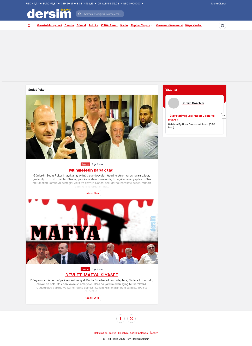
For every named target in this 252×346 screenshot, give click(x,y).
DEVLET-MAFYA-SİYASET (91, 274)
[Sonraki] (223, 115)
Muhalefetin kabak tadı (92, 170)
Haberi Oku (92, 193)
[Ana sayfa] (29, 25)
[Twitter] (131, 318)
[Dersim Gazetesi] (50, 13)
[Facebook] (120, 318)
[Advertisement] (126, 57)
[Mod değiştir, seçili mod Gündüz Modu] (222, 25)
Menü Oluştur (218, 3)
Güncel (85, 269)
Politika (85, 164)
